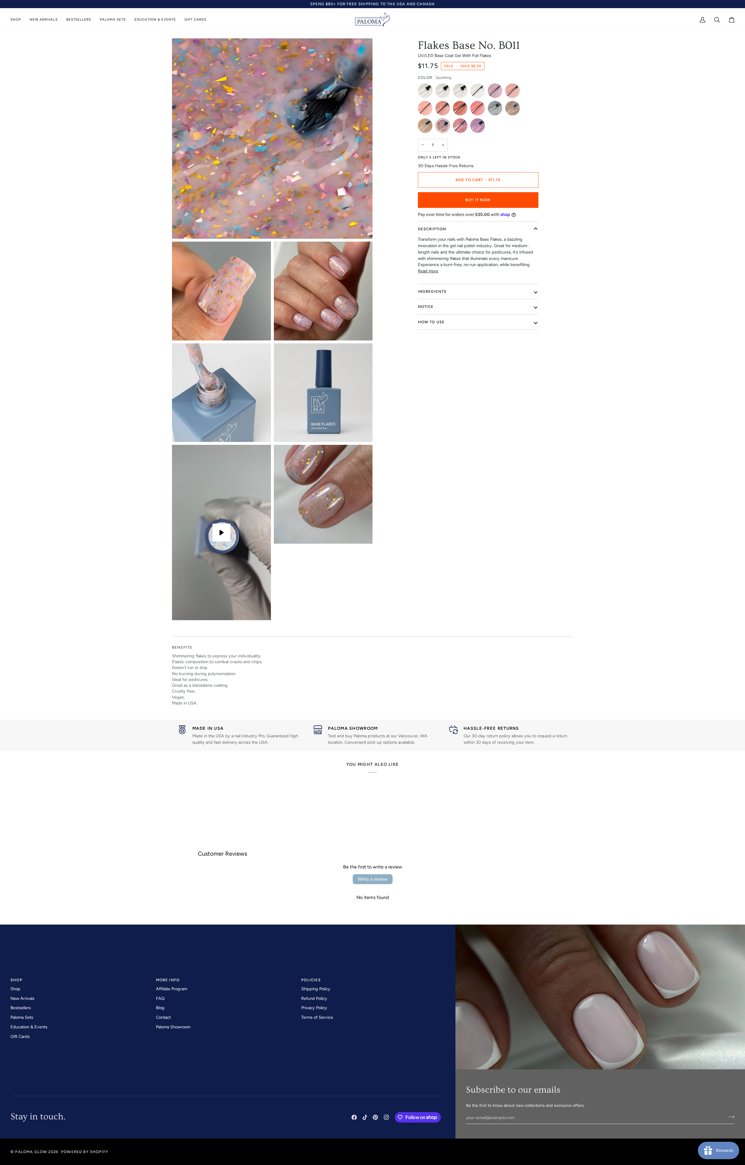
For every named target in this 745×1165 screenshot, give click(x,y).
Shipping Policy (315, 988)
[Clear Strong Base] (461, 92)
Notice (426, 306)
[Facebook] (354, 1117)
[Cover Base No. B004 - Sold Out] (426, 109)
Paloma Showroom (173, 1027)
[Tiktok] (365, 1117)
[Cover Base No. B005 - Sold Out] (444, 109)
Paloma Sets (21, 1017)
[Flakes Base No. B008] (496, 109)
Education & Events (28, 1027)
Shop (15, 988)
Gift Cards (20, 1036)
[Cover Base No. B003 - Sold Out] (514, 92)
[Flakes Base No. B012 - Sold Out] (461, 127)
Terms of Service (317, 1017)
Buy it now (478, 200)
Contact (163, 1017)
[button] (17, 20)
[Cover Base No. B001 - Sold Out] (479, 92)
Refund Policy (314, 998)
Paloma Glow (31, 1152)
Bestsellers (20, 1007)
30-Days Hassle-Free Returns (445, 165)
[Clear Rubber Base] (444, 92)
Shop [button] (16, 980)
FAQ (160, 998)
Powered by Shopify (84, 1152)
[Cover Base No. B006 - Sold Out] (461, 109)
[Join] (730, 1117)
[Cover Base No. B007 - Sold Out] (479, 109)
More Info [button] (168, 980)
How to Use (431, 322)
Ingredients (432, 291)
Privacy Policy (314, 1007)
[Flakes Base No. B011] (444, 127)
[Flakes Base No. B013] (477, 127)
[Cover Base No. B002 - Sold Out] (496, 92)
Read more (428, 271)
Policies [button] (311, 980)
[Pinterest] (375, 1117)
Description (432, 229)
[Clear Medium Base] (426, 92)
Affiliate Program (171, 988)
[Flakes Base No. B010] (426, 127)
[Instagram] (386, 1117)
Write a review (373, 879)
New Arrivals (22, 998)
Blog (160, 1007)
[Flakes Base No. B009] (514, 109)
